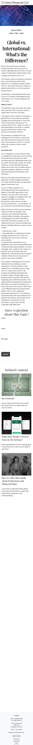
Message (4, 339)
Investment (16, 741)
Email (3, 328)
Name (3, 318)
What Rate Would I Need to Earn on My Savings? (15, 438)
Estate (16, 743)
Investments (8, 398)
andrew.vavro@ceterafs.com (16, 732)
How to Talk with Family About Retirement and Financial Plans (14, 480)
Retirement (16, 739)
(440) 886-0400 (18, 718)
